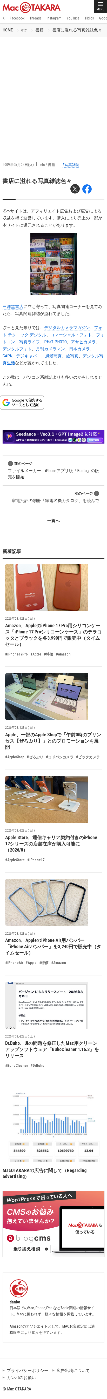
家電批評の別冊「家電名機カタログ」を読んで (55, 497)
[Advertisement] (53, 92)
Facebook (17, 18)
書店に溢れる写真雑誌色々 (77, 30)
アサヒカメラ (83, 341)
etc (24, 30)
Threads (36, 18)
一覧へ (53, 520)
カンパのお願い (21, 1377)
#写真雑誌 (71, 165)
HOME (8, 30)
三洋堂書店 (13, 306)
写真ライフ (29, 341)
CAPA (7, 355)
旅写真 (72, 355)
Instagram (54, 18)
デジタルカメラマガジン (67, 327)
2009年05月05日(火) (18, 165)
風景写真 (53, 355)
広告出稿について (73, 1370)
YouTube (73, 18)
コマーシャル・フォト (71, 334)
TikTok (89, 18)
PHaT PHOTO (55, 341)
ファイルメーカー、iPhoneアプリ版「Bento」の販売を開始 (53, 470)
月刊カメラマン (50, 348)
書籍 (39, 30)
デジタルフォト (17, 348)
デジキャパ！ (28, 355)
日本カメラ (79, 348)
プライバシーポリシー (27, 1370)
